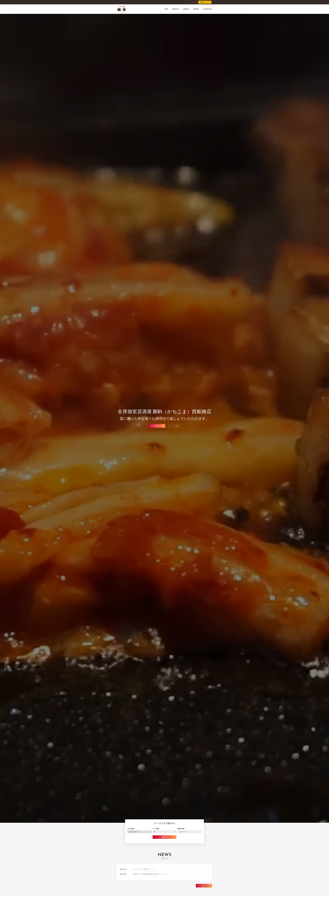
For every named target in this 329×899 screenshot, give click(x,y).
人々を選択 (155, 829)
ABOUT (175, 9)
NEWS (196, 9)
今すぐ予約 (154, 426)
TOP (166, 9)
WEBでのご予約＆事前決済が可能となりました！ (171, 874)
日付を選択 (130, 829)
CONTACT (207, 9)
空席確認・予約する (204, 2)
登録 (195, 2)
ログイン (188, 2)
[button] (164, 831)
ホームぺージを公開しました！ (171, 869)
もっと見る (201, 886)
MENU (186, 9)
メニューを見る (173, 426)
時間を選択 (181, 829)
